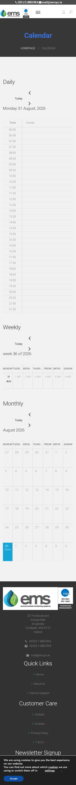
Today (18, 98)
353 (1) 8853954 (27, 2)
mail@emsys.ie (52, 2)
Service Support (39, 693)
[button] (63, 12)
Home (39, 674)
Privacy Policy (39, 733)
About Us (39, 683)
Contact (39, 714)
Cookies (39, 723)
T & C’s (39, 742)
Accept (13, 778)
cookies (53, 767)
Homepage (28, 48)
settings (50, 770)
